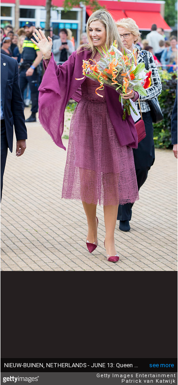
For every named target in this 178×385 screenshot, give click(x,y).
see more (161, 365)
